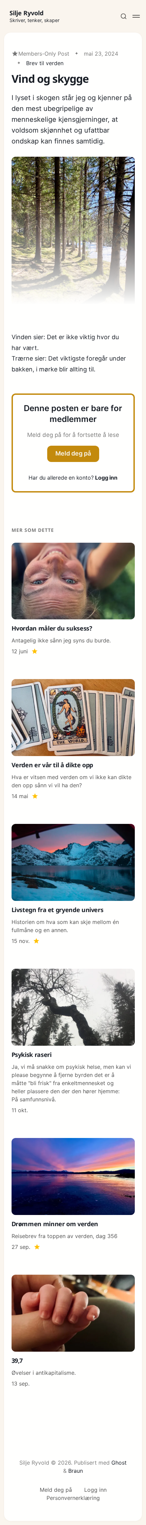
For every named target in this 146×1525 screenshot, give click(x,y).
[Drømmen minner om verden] (73, 1194)
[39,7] (73, 1331)
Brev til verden (44, 63)
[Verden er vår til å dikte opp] (73, 740)
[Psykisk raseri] (73, 1041)
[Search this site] (123, 16)
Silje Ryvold (26, 13)
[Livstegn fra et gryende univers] (73, 884)
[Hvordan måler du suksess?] (73, 599)
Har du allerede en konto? (73, 477)
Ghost (119, 1462)
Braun (75, 1470)
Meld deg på (73, 453)
